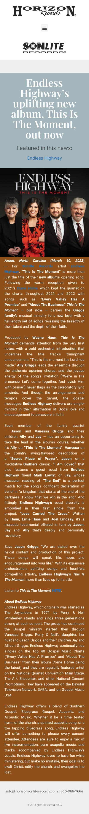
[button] (44, 27)
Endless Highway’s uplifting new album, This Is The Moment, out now (44, 108)
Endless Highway (44, 158)
